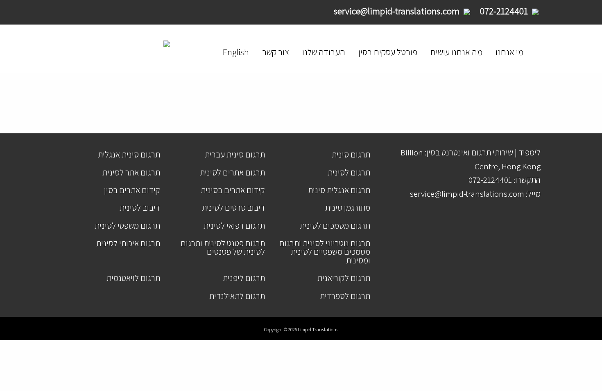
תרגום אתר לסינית (131, 172)
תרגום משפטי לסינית (127, 225)
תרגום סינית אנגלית (129, 154)
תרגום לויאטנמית (133, 277)
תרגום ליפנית (244, 277)
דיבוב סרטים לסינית (233, 207)
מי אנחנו (509, 52)
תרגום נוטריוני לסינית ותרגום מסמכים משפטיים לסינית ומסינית (324, 252)
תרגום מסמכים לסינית (335, 225)
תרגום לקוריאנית (343, 277)
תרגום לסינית (349, 172)
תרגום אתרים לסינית (232, 172)
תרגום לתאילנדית (237, 295)
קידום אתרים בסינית (233, 190)
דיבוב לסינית (140, 207)
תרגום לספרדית (345, 295)
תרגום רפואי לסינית (234, 225)
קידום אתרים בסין (132, 190)
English (236, 52)
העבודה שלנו (323, 52)
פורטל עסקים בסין (387, 52)
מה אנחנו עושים (456, 52)
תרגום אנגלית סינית (339, 190)
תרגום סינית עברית (235, 154)
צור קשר (275, 52)
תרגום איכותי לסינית (128, 243)
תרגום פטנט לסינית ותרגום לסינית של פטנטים (223, 247)
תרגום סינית (351, 154)
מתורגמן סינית (347, 207)
